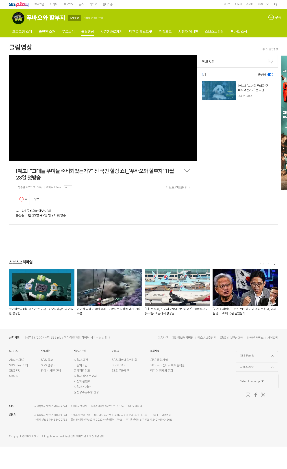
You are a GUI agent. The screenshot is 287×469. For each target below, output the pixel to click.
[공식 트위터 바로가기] (263, 395)
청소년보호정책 (206, 338)
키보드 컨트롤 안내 (178, 187)
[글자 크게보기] (70, 187)
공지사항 (14, 337)
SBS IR (14, 376)
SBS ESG (118, 365)
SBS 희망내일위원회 (124, 360)
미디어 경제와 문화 (161, 371)
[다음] (275, 264)
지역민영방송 (245, 366)
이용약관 (162, 338)
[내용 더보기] (187, 171)
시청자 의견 (81, 360)
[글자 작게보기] (66, 187)
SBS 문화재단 (120, 371)
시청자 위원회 (82, 381)
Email (154, 415)
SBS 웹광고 (48, 365)
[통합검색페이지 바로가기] (275, 4)
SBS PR (14, 371)
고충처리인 (80, 365)
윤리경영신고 (82, 371)
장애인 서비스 (255, 338)
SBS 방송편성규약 (231, 338)
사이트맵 (272, 338)
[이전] (269, 264)
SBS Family (245, 354)
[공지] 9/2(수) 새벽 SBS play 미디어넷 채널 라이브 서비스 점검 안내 (67, 337)
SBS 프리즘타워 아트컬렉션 (167, 365)
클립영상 (20, 47)
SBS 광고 (47, 360)
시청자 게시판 (82, 387)
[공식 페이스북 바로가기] (255, 395)
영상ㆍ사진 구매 (51, 371)
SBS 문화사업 (159, 360)
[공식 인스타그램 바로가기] (248, 395)
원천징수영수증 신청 (86, 392)
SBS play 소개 (18, 365)
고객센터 (166, 415)
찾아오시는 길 (135, 406)
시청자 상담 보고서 (85, 376)
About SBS (16, 360)
